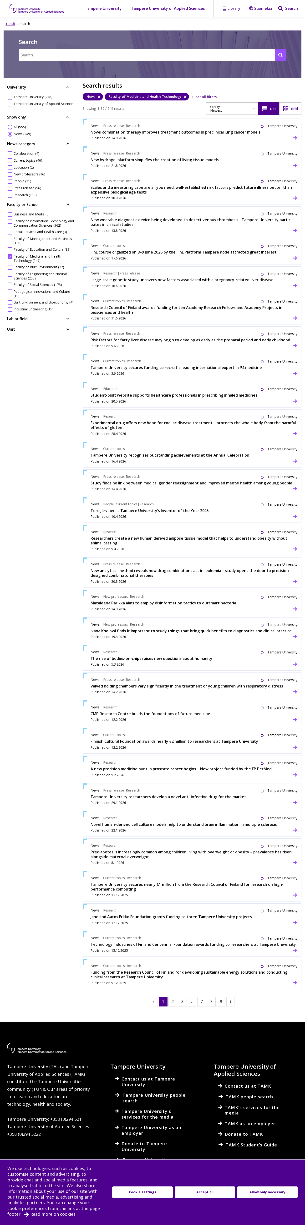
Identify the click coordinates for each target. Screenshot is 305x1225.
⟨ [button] (153, 1001)
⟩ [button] (230, 1001)
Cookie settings (142, 1192)
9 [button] (221, 1001)
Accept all (205, 1192)
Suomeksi (263, 8)
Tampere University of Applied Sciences (168, 8)
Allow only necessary (267, 1192)
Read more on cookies (53, 1214)
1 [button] (163, 1001)
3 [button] (182, 1001)
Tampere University (103, 8)
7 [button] (202, 1001)
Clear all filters (204, 97)
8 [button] (211, 1001)
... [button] (192, 1001)
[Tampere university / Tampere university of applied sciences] (37, 8)
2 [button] (173, 1001)
